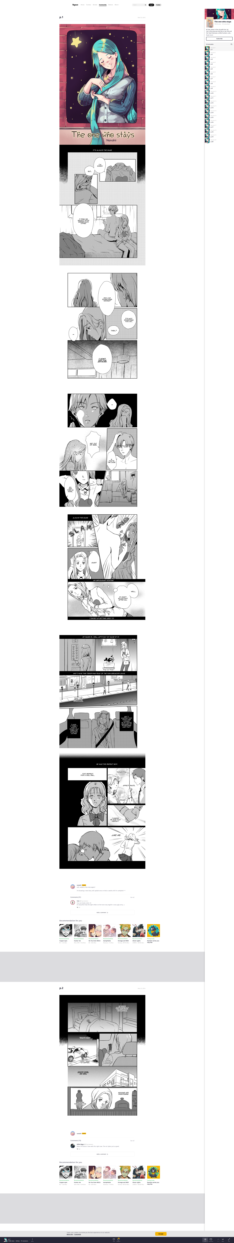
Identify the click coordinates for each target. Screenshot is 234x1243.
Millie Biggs (80, 1144)
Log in (151, 5)
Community (102, 4)
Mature (110, 4)
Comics (88, 4)
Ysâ (78, 901)
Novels (95, 4)
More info (70, 1234)
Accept (160, 1234)
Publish (158, 5)
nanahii (79, 885)
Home (82, 4)
